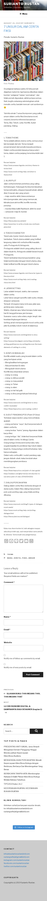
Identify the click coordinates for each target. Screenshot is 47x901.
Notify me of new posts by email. (18, 667)
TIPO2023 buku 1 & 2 (13, 784)
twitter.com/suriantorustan (15, 866)
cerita (17, 558)
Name (7, 617)
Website (8, 642)
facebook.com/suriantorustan (16, 863)
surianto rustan (22, 4)
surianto (29, 23)
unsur (31, 558)
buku (10, 558)
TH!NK (10, 554)
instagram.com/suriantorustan (16, 860)
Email (7, 629)
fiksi (24, 558)
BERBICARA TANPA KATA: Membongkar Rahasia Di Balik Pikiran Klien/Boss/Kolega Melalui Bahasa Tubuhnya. (22, 776)
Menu (24, 14)
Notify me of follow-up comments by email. (22, 658)
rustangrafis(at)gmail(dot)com (16, 811)
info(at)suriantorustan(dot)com (20, 808)
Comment (9, 582)
